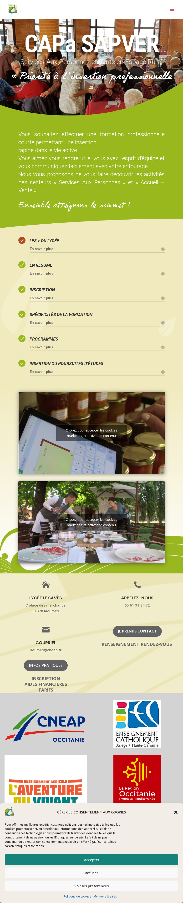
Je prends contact (137, 631)
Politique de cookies (77, 896)
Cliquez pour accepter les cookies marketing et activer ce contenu (91, 433)
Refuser (91, 872)
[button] (175, 812)
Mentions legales (105, 896)
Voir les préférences (91, 885)
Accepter (91, 859)
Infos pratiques (46, 665)
